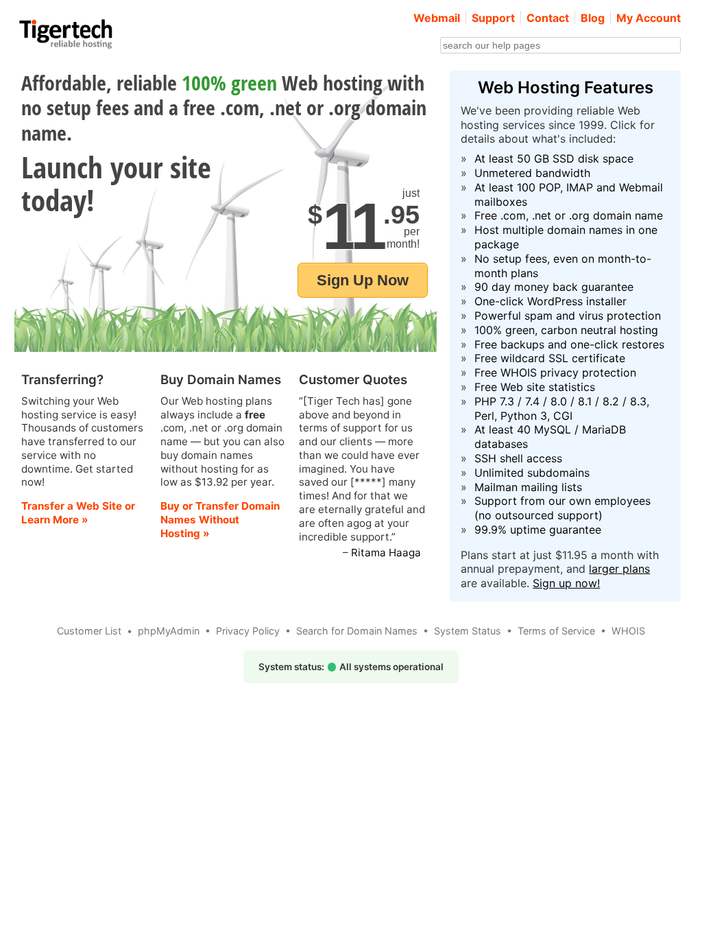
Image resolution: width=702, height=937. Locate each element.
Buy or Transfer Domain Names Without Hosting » (220, 519)
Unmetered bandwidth (532, 173)
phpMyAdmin (168, 631)
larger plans (619, 569)
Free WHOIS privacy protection (555, 372)
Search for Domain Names (356, 631)
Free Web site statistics (534, 387)
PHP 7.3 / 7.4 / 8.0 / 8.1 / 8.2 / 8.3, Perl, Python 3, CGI (561, 408)
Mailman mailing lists (528, 487)
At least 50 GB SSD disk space (553, 158)
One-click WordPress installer (550, 301)
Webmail (436, 18)
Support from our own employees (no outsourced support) (562, 508)
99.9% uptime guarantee (537, 529)
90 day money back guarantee (553, 287)
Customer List (89, 631)
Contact (547, 18)
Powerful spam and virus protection (567, 315)
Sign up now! (566, 583)
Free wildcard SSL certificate (549, 358)
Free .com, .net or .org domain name (568, 215)
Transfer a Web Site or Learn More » (78, 512)
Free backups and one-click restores (569, 344)
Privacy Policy (248, 631)
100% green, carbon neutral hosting (566, 330)
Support (493, 18)
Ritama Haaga (386, 552)
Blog (593, 18)
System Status (467, 631)
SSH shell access (518, 458)
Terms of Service (556, 631)
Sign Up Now (363, 280)
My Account (648, 18)
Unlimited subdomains (532, 472)
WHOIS (628, 631)
